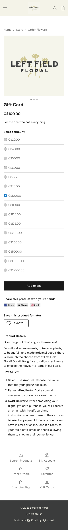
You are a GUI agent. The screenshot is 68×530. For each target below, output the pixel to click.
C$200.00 (15, 233)
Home (7, 30)
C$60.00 (14, 168)
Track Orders (21, 474)
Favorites (47, 474)
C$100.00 (14, 196)
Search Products (21, 461)
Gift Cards (47, 487)
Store (19, 30)
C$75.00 (14, 186)
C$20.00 (14, 140)
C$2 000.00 (16, 270)
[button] (34, 8)
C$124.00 (14, 214)
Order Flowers (37, 30)
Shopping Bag (21, 487)
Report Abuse (34, 514)
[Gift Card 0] (34, 66)
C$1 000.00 (16, 261)
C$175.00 (14, 224)
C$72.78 (13, 177)
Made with (34, 520)
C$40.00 (14, 149)
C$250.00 (15, 242)
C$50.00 (14, 158)
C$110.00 (14, 205)
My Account (47, 461)
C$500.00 (15, 251)
